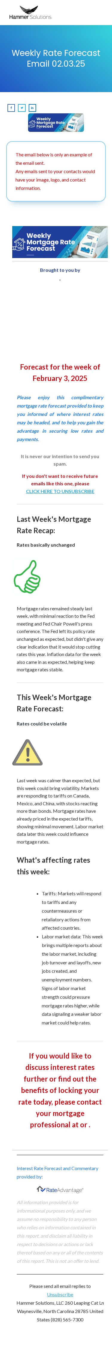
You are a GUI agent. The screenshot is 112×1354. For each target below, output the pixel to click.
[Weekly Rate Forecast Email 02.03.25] (56, 122)
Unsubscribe (60, 1294)
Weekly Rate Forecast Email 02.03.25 (56, 58)
